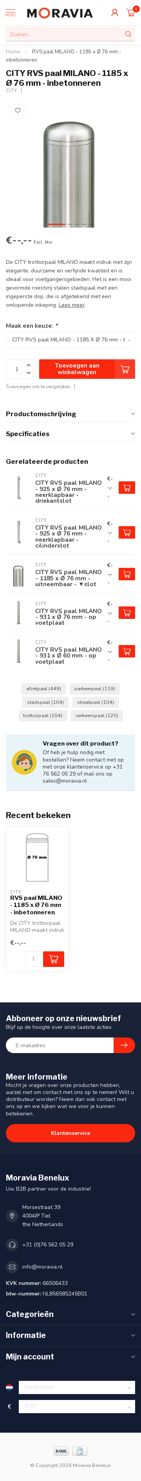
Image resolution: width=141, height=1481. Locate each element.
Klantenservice (70, 1133)
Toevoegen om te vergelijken (38, 386)
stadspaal (45, 702)
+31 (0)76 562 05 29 (47, 1244)
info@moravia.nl (42, 1267)
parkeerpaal (94, 688)
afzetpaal (43, 688)
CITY (11, 90)
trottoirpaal (42, 715)
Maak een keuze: (32, 326)
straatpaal (95, 702)
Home (13, 51)
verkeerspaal (97, 715)
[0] (131, 12)
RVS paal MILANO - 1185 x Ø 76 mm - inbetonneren (36, 905)
